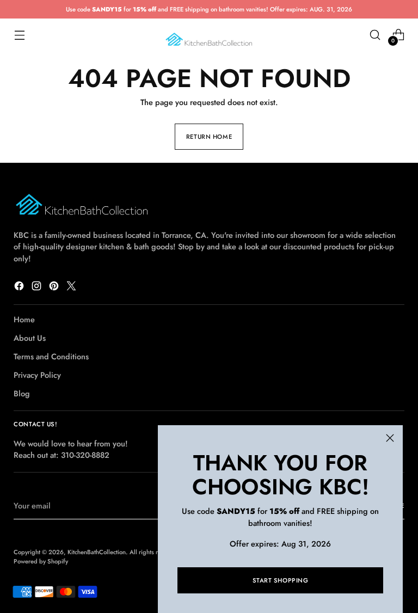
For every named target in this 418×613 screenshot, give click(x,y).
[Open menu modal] (19, 35)
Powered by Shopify (41, 561)
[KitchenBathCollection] (209, 35)
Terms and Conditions (51, 356)
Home (24, 319)
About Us (30, 338)
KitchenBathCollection (96, 552)
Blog (22, 393)
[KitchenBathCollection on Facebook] (20, 287)
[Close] (390, 438)
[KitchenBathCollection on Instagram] (37, 287)
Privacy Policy (37, 375)
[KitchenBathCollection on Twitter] (72, 287)
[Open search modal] (375, 35)
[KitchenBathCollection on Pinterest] (55, 287)
